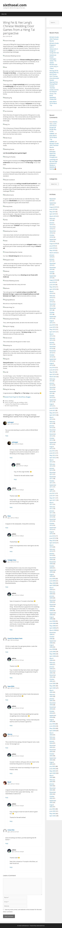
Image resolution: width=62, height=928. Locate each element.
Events (6, 401)
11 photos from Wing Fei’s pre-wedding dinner (16, 404)
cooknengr (53, 159)
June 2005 (52, 683)
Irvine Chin (11, 830)
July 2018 (52, 246)
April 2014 (53, 374)
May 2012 (52, 455)
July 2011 (52, 493)
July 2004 (52, 724)
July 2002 (52, 809)
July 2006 (52, 649)
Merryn (10, 734)
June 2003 (52, 768)
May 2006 (52, 654)
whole (25, 402)
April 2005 (53, 688)
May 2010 (52, 540)
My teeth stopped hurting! (11, 405)
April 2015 (53, 332)
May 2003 (52, 771)
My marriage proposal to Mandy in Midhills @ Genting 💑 (53, 165)
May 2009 (52, 583)
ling (15, 402)
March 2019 (53, 216)
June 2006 (52, 651)
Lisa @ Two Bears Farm (15, 638)
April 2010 (53, 543)
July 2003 (52, 766)
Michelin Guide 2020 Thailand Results (54, 39)
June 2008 (52, 623)
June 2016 (52, 284)
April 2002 (53, 816)
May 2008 (52, 626)
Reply (6, 435)
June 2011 (52, 495)
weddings (21, 402)
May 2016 (52, 287)
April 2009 (53, 585)
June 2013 (52, 410)
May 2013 (52, 413)
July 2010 (52, 536)
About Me (4, 14)
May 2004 (52, 728)
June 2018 (52, 248)
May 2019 (52, 211)
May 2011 (52, 498)
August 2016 (53, 280)
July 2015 (52, 325)
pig (17, 402)
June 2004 (52, 726)
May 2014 (52, 372)
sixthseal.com (15, 5)
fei (9, 402)
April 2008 (53, 628)
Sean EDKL (11, 686)
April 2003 (53, 773)
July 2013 (52, 408)
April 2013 (53, 415)
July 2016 (52, 282)
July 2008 (52, 621)
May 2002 (52, 813)
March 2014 (53, 376)
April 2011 (53, 500)
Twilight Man (12, 560)
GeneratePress (41, 925)
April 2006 (53, 656)
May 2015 (52, 329)
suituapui (11, 422)
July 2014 (52, 367)
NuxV (9, 782)
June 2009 (52, 581)
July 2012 (52, 451)
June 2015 (52, 327)
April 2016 (53, 289)
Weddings (11, 401)
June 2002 (52, 811)
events (6, 402)
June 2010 (52, 538)
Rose (9, 516)
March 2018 (53, 252)
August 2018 (53, 243)
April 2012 (53, 457)
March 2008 (53, 630)
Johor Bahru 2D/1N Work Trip (53, 103)
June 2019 (52, 209)
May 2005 (52, 686)
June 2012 (52, 453)
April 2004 (53, 730)
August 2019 (53, 207)
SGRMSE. (52, 133)
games (12, 402)
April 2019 (53, 214)
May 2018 (52, 250)
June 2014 (52, 370)
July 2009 (52, 578)
